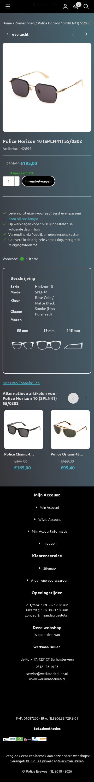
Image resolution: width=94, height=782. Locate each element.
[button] (8, 6)
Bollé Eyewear (42, 761)
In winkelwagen (38, 181)
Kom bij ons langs (22, 218)
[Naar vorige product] (73, 34)
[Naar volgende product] (86, 34)
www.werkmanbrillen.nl (47, 679)
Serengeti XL (20, 761)
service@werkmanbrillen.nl (47, 673)
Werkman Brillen (71, 761)
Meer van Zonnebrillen (21, 382)
